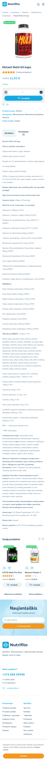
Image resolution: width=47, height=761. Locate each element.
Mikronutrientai (18, 114)
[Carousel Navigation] (41, 538)
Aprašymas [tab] (9, 133)
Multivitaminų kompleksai (34, 114)
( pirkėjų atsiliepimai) (23, 72)
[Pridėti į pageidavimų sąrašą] (3, 104)
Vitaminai (25, 12)
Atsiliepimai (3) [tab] (23, 133)
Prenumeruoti (24, 626)
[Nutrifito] (11, 4)
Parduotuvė (15, 12)
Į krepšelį (25, 98)
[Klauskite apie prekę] (7, 104)
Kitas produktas (35, 594)
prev (39, 538)
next (43, 538)
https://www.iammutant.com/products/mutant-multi (21, 195)
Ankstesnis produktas (13, 594)
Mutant (17, 121)
